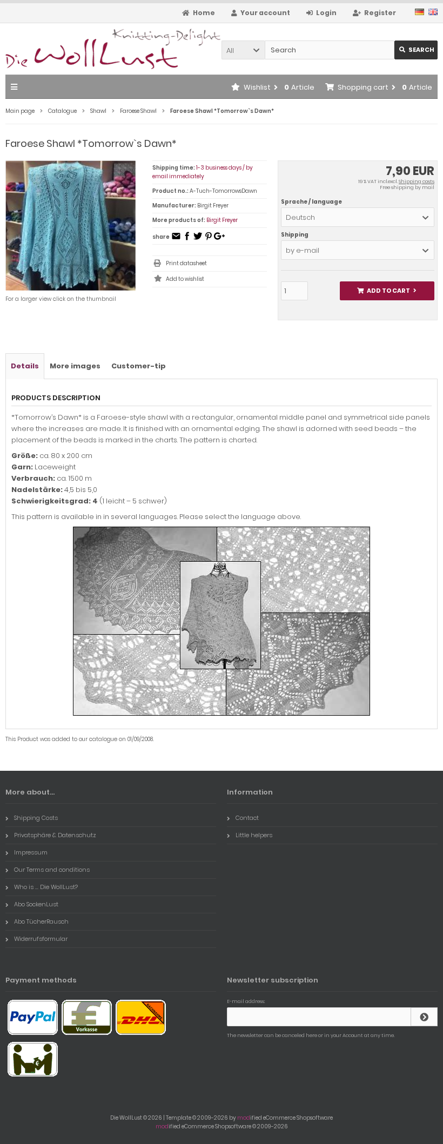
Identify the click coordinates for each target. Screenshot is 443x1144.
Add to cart (387, 291)
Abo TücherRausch (41, 921)
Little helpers (254, 835)
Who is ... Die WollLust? (46, 887)
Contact (247, 817)
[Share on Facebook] (187, 239)
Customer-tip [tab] (138, 366)
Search (416, 50)
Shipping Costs (36, 817)
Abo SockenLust (36, 904)
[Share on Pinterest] (208, 239)
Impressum (31, 852)
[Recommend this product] (176, 239)
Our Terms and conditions (52, 869)
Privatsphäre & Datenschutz (55, 835)
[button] (243, 50)
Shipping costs (416, 181)
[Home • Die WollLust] (77, 49)
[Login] (424, 1017)
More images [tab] (75, 366)
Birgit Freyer (222, 220)
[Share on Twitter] (197, 239)
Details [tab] (25, 366)
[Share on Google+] (219, 239)
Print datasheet (186, 263)
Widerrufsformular (41, 938)
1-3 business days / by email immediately (202, 172)
